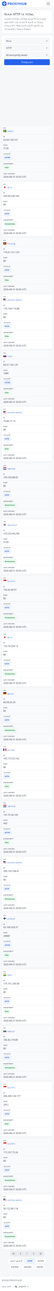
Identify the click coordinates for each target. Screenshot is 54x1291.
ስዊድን (10, 131)
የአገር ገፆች (6, 1286)
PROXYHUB (15, 1280)
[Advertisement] (27, 96)
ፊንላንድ (11, 918)
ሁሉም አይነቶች (16, 1261)
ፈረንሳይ (11, 750)
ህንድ (9, 974)
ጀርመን (10, 693)
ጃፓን (9, 187)
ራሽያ (9, 356)
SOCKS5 (27, 1267)
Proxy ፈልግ (27, 62)
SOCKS (40, 1267)
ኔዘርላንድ (11, 468)
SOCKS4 (15, 1267)
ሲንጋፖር (11, 581)
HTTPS (41, 1261)
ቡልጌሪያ (11, 1031)
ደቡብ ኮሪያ (12, 525)
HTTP (30, 1261)
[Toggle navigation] (48, 4)
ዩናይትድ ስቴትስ (14, 299)
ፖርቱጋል (11, 243)
